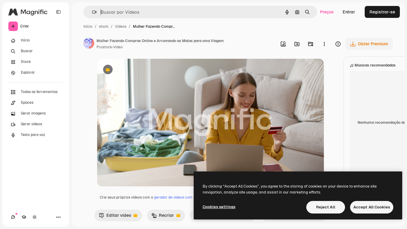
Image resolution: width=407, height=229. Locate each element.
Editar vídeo (115, 217)
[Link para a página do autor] (88, 44)
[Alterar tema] (34, 217)
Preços (327, 12)
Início (87, 26)
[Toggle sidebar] (58, 12)
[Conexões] (13, 217)
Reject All (325, 207)
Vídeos (120, 26)
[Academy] (24, 217)
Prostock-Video (110, 47)
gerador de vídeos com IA (175, 197)
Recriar (162, 217)
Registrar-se (382, 12)
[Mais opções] (324, 44)
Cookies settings (219, 206)
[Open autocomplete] (92, 12)
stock (103, 26)
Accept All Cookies (371, 207)
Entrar (349, 12)
